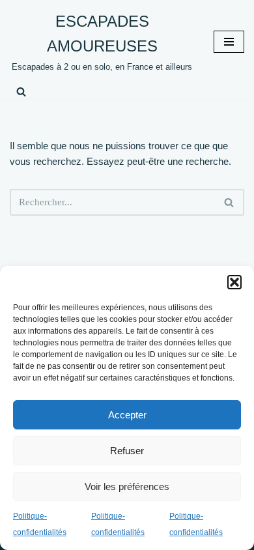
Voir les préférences (127, 486)
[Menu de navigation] (229, 42)
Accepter (127, 414)
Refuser (127, 450)
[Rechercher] (21, 91)
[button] (234, 282)
